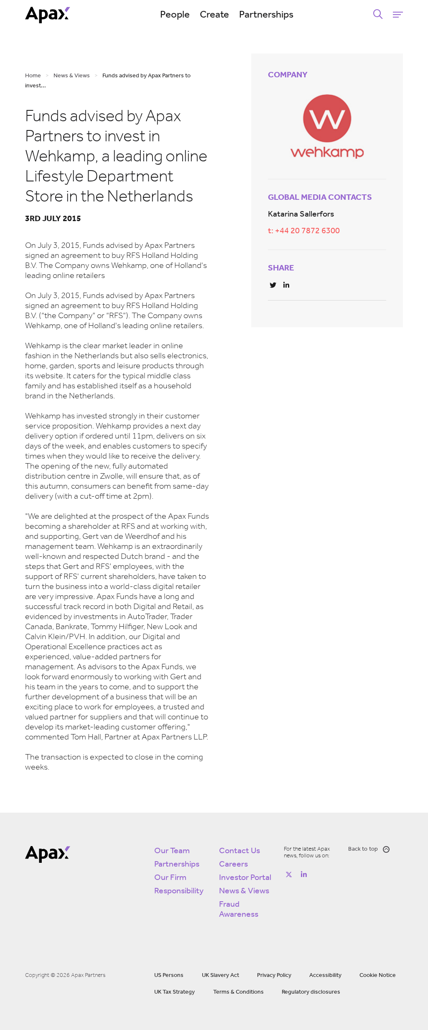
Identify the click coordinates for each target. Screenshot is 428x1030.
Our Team (172, 851)
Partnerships (266, 15)
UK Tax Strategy (174, 992)
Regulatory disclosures (311, 992)
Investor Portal (245, 878)
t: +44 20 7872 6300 (304, 231)
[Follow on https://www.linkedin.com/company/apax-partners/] (304, 874)
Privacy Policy (274, 975)
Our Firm (170, 878)
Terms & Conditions (238, 992)
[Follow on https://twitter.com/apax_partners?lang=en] (289, 874)
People (175, 15)
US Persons (168, 975)
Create (214, 15)
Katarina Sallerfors (301, 214)
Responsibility (179, 891)
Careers (233, 864)
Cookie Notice (377, 975)
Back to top (363, 849)
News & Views (244, 891)
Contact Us (239, 851)
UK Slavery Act (220, 975)
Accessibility (325, 975)
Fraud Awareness (238, 909)
